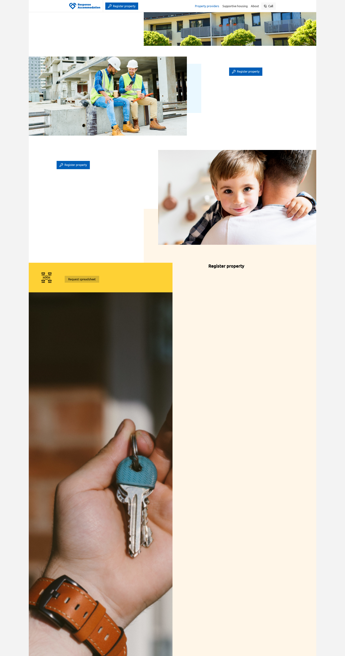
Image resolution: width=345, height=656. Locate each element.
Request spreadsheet (82, 279)
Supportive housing (235, 6)
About (255, 6)
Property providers (207, 6)
